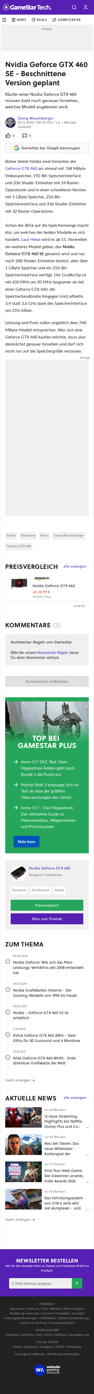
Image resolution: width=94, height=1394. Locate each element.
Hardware (28, 535)
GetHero (60, 1334)
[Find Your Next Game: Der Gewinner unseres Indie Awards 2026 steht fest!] (23, 1171)
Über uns (33, 1308)
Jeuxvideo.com (79, 1334)
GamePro (27, 1334)
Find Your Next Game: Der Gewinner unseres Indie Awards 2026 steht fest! (63, 1178)
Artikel (11, 535)
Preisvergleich (31, 566)
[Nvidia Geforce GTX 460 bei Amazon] (19, 587)
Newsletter (62, 1313)
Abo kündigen (73, 1308)
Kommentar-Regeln (52, 652)
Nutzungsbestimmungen (20, 1318)
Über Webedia (51, 1308)
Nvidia (59, 890)
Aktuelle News (31, 1098)
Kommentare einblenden (47, 681)
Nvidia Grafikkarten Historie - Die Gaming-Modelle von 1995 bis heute (45, 992)
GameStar (12, 1334)
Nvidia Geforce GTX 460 (54, 585)
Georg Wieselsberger (36, 118)
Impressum (17, 1308)
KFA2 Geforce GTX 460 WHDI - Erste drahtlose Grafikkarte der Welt (44, 1060)
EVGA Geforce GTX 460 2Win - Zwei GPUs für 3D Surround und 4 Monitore (46, 1038)
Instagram (46, 1346)
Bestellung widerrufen (25, 1313)
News (21, 19)
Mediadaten (48, 1318)
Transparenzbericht (61, 1322)
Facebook (31, 1346)
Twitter (17, 1346)
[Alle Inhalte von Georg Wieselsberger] (10, 122)
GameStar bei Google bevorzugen (50, 148)
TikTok (60, 1346)
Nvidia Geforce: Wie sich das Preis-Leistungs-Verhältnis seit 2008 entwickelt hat (48, 967)
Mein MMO (44, 1334)
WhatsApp (74, 1346)
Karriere (47, 1313)
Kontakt (77, 1313)
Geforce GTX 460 (21, 168)
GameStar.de (69, 19)
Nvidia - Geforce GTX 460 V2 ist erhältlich (40, 1015)
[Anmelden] (77, 1283)
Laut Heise (30, 239)
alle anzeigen (74, 566)
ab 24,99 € (41, 591)
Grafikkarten (41, 890)
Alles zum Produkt (47, 918)
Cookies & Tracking (33, 1322)
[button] (74, 7)
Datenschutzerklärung (73, 1318)
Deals (42, 19)
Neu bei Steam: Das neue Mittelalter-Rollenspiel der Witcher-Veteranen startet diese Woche (61, 1154)
